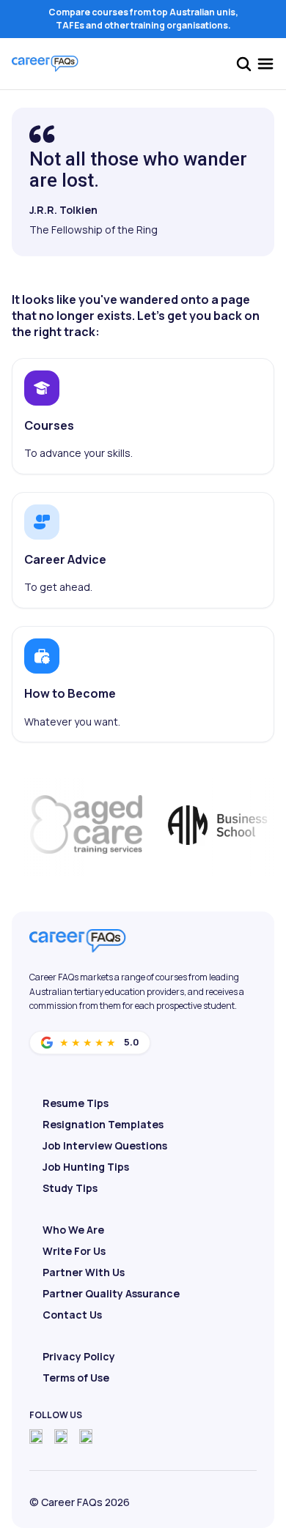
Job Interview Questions (105, 1145)
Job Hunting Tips (86, 1167)
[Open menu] (265, 63)
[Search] (243, 63)
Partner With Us (84, 1272)
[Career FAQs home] (45, 64)
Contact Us (72, 1315)
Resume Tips (76, 1103)
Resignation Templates (103, 1124)
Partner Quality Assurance (111, 1293)
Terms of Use (76, 1377)
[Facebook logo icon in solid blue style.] (36, 1436)
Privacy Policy (79, 1356)
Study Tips (70, 1188)
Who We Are (73, 1230)
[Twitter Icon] (60, 1436)
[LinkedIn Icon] (85, 1436)
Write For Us (74, 1251)
